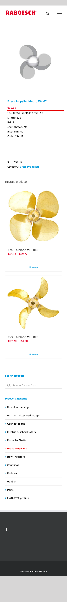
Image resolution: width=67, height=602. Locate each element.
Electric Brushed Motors (21, 431)
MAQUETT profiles (18, 498)
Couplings (13, 465)
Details (34, 267)
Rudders (12, 473)
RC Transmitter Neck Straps (23, 415)
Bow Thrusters (16, 456)
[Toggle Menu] (59, 13)
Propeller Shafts (16, 440)
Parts (10, 489)
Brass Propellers (29, 166)
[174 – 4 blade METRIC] (33, 216)
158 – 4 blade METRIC (22, 337)
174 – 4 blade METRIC (22, 250)
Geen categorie (16, 423)
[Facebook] (6, 529)
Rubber (11, 481)
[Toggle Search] (47, 13)
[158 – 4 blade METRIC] (33, 303)
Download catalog (18, 407)
